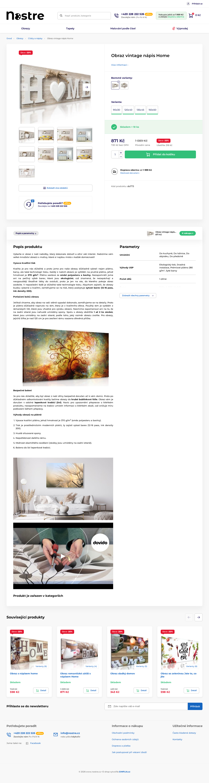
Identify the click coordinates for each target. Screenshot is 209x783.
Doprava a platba (121, 745)
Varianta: (116, 102)
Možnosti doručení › (130, 173)
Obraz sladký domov (122, 673)
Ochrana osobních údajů (125, 739)
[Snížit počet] (121, 156)
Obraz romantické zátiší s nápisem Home (75, 675)
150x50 (152, 109)
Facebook (35, 743)
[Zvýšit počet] (121, 153)
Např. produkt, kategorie (78, 15)
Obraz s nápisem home (24, 673)
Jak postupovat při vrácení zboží (129, 752)
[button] (87, 87)
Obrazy (19, 38)
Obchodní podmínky (123, 733)
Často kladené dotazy (184, 733)
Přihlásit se (197, 3)
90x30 (116, 109)
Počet (115, 154)
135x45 (140, 109)
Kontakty (177, 739)
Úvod (9, 38)
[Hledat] (61, 15)
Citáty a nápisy (35, 38)
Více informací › (119, 65)
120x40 (128, 109)
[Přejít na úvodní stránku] (25, 15)
